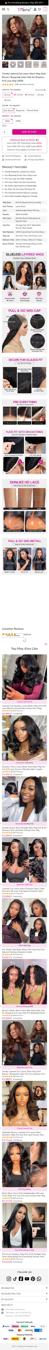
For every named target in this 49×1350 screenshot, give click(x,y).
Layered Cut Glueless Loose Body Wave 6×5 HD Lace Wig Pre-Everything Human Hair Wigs (24, 707)
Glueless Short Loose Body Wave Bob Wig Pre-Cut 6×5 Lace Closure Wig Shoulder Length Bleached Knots (24, 768)
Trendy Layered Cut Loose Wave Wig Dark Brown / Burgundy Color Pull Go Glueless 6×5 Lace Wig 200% (23, 1072)
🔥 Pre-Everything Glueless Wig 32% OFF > (24, 2)
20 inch (7, 95)
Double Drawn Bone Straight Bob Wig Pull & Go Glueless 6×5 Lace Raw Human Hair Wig (24, 829)
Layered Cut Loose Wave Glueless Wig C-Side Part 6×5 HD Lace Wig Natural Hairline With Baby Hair (23, 889)
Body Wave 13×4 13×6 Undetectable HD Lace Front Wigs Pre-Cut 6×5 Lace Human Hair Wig (23, 1194)
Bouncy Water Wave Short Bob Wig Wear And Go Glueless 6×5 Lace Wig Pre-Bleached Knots (23, 1011)
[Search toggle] (8, 9)
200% (7, 121)
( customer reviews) (24, 84)
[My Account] (35, 9)
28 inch (7, 100)
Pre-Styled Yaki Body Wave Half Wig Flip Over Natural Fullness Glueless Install (23, 950)
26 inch (40, 94)
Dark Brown (8, 110)
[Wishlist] (39, 9)
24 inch (31, 94)
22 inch (20, 94)
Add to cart (29, 131)
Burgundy (20, 110)
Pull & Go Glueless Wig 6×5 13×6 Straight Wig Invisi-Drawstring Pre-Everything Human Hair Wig (23, 1255)
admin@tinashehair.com (15, 1309)
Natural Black (33, 110)
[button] (45, 37)
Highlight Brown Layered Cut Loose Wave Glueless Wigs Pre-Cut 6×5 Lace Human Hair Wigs (23, 1133)
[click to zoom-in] (24, 37)
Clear (4, 125)
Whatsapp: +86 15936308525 (18, 1312)
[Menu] (3, 9)
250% (18, 121)
